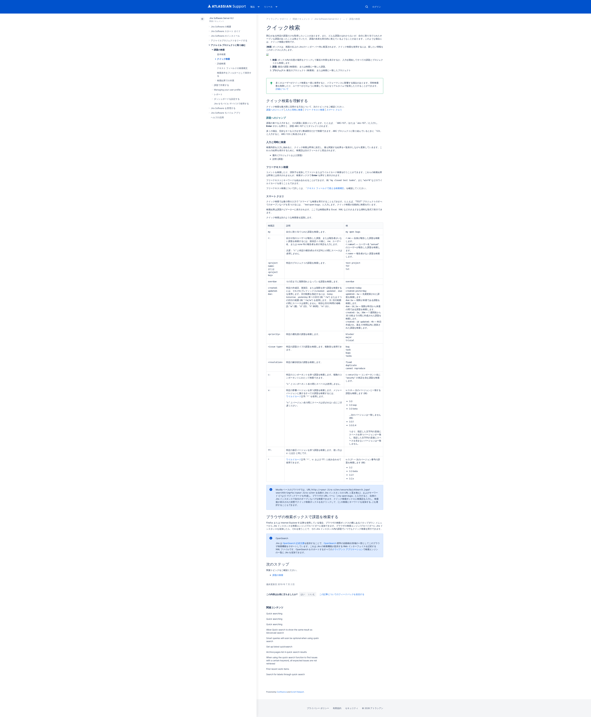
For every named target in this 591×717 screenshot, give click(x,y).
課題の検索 (219, 49)
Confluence (282, 692)
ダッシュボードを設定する (227, 99)
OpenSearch (330, 543)
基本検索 (221, 54)
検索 (366, 6)
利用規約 (337, 708)
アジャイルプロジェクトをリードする (229, 40)
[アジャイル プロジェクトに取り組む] (344, 19)
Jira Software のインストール (225, 35)
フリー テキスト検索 (314, 109)
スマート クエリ (334, 109)
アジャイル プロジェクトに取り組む (228, 45)
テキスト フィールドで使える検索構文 (325, 188)
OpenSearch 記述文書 (293, 543)
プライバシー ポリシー (318, 708)
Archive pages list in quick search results (286, 652)
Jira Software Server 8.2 (221, 18)
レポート (218, 94)
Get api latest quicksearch (279, 646)
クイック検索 (223, 59)
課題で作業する (221, 85)
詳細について (282, 89)
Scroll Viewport (297, 692)
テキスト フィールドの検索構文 (232, 68)
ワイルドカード (293, 396)
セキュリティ (351, 708)
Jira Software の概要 (221, 26)
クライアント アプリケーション (347, 549)
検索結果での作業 (225, 80)
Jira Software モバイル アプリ (225, 112)
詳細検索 (221, 63)
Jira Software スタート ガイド (225, 31)
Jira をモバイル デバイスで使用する (231, 103)
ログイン (376, 6)
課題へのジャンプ (274, 109)
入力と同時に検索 (293, 109)
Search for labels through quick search (285, 674)
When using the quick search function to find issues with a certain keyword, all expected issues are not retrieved (291, 660)
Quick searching (274, 613)
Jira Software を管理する (223, 108)
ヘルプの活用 (217, 117)
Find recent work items (277, 669)
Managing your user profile (227, 89)
